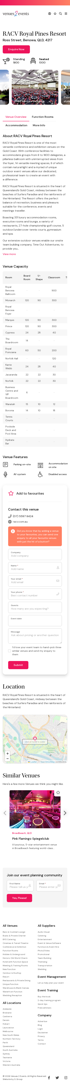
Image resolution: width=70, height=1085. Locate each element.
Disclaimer (43, 1032)
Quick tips (42, 1004)
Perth (5, 1042)
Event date (16, 618)
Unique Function (10, 984)
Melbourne (8, 1031)
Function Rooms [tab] (42, 117)
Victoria (6, 1061)
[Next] (64, 87)
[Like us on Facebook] (49, 1077)
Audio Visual (44, 932)
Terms (41, 1040)
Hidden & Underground (14, 954)
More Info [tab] (39, 125)
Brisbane (7, 1012)
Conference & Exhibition (14, 947)
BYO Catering (9, 939)
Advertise (42, 1021)
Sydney (6, 1053)
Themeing (42, 961)
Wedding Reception (12, 995)
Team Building (44, 958)
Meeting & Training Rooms (15, 965)
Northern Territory (11, 1038)
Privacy (41, 1036)
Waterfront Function (12, 991)
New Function (9, 969)
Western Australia (11, 1065)
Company (16, 552)
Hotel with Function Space (15, 961)
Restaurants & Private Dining (16, 980)
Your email (17, 579)
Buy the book (44, 996)
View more (9, 254)
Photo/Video (44, 950)
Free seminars (44, 1007)
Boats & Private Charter (14, 935)
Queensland (8, 1046)
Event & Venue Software (49, 943)
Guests (14, 605)
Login (40, 1028)
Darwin (6, 1020)
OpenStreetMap (47, 761)
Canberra (7, 1016)
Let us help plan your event (51, 983)
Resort (6, 976)
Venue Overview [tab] (16, 117)
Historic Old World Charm (15, 958)
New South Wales (11, 1035)
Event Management (52, 977)
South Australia (10, 1050)
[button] (35, 739)
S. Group (18, 1079)
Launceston (8, 1027)
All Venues (10, 926)
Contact (42, 1043)
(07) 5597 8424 (23, 516)
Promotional (43, 954)
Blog (40, 1025)
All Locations (12, 1003)
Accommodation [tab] (16, 125)
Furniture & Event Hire (48, 947)
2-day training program (49, 1000)
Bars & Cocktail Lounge (14, 932)
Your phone (17, 592)
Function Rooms (10, 950)
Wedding (42, 969)
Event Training (48, 990)
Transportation (45, 965)
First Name (15, 883)
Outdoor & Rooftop (12, 973)
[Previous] (5, 87)
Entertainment (45, 939)
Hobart (6, 1024)
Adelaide (7, 1009)
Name (14, 565)
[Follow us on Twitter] (57, 1077)
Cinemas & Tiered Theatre (15, 943)
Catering (42, 935)
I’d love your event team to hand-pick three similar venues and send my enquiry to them (36, 651)
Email (42, 883)
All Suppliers (46, 926)
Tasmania (7, 1057)
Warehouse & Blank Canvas (16, 988)
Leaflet (33, 761)
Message (15, 632)
